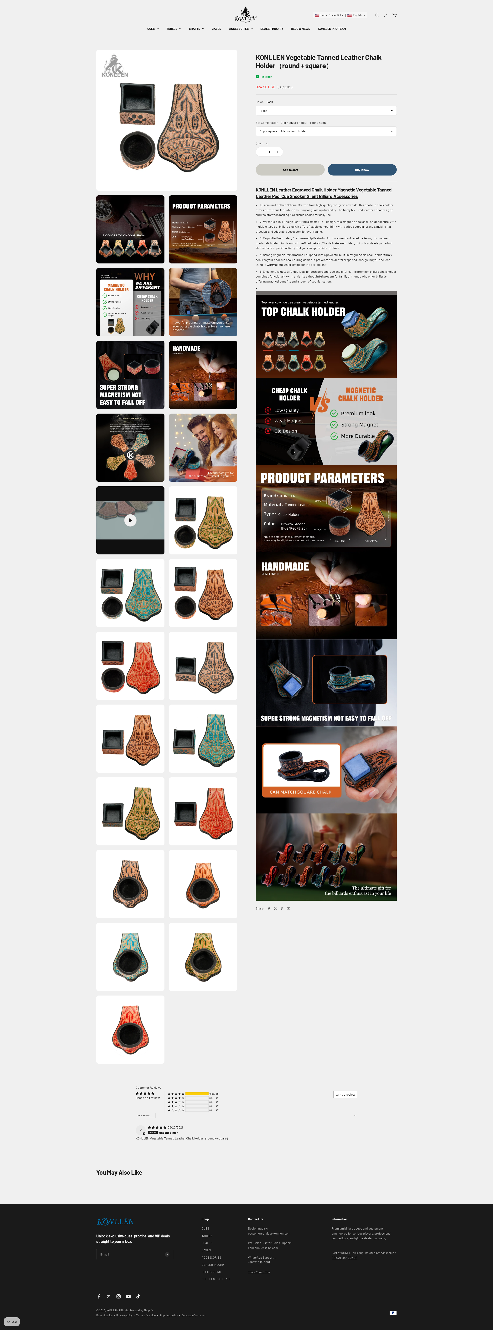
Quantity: (262, 143)
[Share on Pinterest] (282, 908)
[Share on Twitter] (275, 908)
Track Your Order (259, 1272)
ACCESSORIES (239, 28)
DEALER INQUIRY (271, 28)
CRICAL (337, 1257)
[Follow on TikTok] (138, 1296)
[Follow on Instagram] (118, 1296)
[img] (157, 1127)
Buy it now (362, 170)
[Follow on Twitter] (108, 1296)
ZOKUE (352, 1257)
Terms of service (146, 1315)
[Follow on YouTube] (128, 1296)
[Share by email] (288, 908)
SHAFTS (194, 28)
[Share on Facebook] (269, 908)
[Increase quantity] (277, 152)
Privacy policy (124, 1315)
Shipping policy (168, 1315)
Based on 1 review (148, 1097)
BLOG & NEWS (300, 28)
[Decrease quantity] (261, 152)
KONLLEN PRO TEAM (332, 28)
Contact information (193, 1315)
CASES (216, 28)
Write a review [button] (345, 1094)
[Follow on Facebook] (98, 1296)
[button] (340, 15)
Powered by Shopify (141, 1310)
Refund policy (104, 1315)
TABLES (171, 28)
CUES (151, 28)
